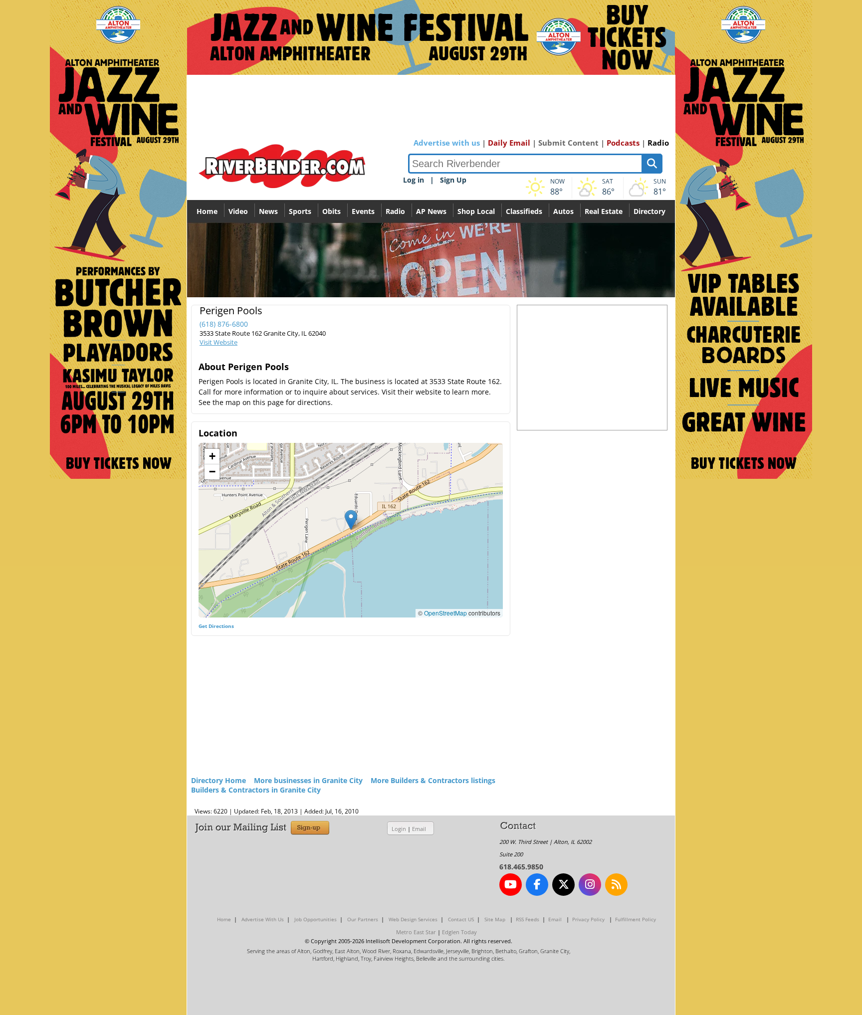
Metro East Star (416, 932)
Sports (300, 211)
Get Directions (216, 625)
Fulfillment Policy (635, 919)
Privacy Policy (588, 919)
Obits (331, 211)
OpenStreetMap (445, 613)
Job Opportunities (315, 919)
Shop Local (476, 211)
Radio (658, 143)
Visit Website (218, 342)
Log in (413, 180)
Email (419, 828)
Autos (563, 211)
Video (238, 211)
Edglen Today (459, 932)
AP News (431, 211)
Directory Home (218, 780)
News (268, 211)
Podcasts (623, 143)
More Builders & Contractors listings (433, 780)
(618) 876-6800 (224, 324)
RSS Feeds (527, 919)
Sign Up (453, 180)
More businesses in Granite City (308, 780)
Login (399, 828)
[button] (351, 520)
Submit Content (568, 143)
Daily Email (509, 143)
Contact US (461, 919)
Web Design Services (413, 919)
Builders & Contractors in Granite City (256, 790)
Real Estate (604, 211)
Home (207, 211)
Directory (649, 211)
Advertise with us (447, 143)
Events (363, 211)
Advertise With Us (262, 919)
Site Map (494, 919)
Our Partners (362, 919)
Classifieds (524, 211)
